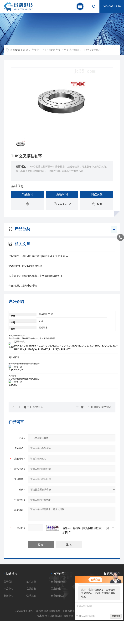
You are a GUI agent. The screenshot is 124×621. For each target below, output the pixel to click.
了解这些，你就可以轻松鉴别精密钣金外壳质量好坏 (38, 256)
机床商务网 (56, 615)
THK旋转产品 (53, 50)
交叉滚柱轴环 (71, 50)
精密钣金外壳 (58, 581)
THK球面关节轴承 (101, 407)
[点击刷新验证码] (52, 528)
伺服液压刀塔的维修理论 (23, 285)
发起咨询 (116, 616)
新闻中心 (8, 595)
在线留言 (31, 588)
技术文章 (31, 581)
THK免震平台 (35, 407)
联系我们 (31, 595)
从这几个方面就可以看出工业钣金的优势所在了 (36, 275)
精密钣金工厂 (58, 595)
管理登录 (68, 615)
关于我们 (8, 581)
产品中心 (36, 50)
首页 (25, 50)
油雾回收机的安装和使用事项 (25, 266)
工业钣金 (56, 588)
